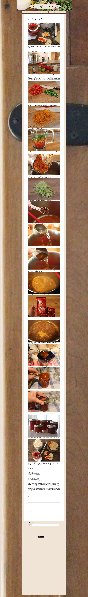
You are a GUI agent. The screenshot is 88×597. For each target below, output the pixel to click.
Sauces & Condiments (31, 497)
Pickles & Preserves (37, 497)
